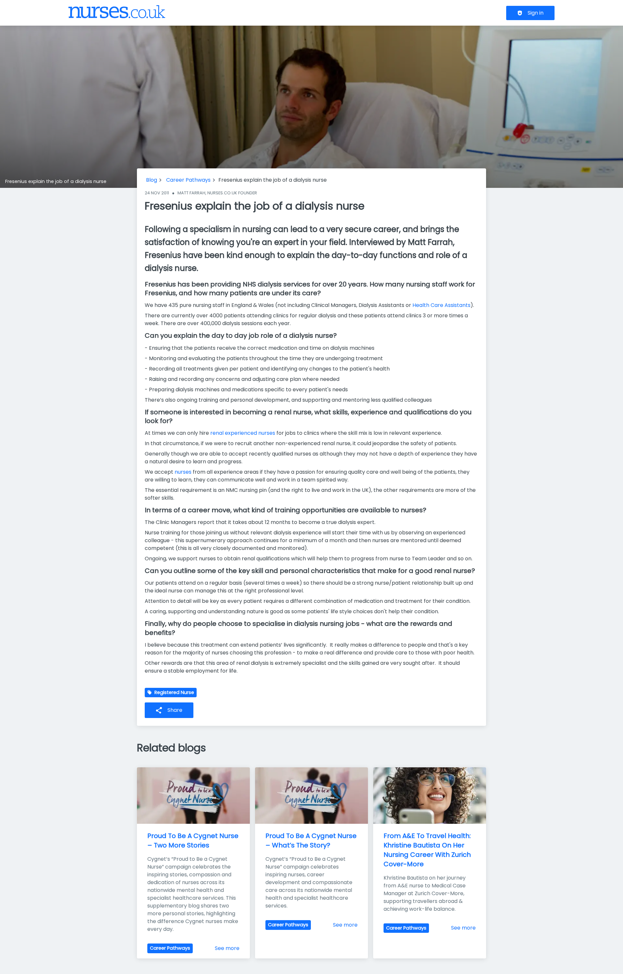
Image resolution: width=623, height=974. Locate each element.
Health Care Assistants (441, 305)
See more (227, 948)
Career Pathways (188, 180)
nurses (183, 472)
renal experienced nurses (242, 433)
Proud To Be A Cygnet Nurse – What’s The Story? (311, 840)
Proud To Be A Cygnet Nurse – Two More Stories (193, 840)
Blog (151, 180)
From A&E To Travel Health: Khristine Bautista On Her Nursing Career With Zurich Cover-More (428, 849)
